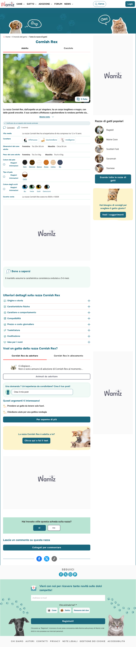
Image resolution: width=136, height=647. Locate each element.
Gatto (67, 610)
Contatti (42, 641)
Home (7, 37)
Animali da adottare (47, 376)
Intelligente (70, 140)
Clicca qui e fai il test (36, 440)
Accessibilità (116, 641)
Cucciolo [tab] (68, 48)
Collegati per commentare (46, 547)
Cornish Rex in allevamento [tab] (68, 355)
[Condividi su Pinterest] (75, 574)
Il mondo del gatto (19, 37)
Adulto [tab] (24, 48)
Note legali (70, 641)
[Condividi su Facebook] (39, 559)
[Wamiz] (7, 4)
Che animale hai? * (68, 605)
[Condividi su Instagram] (70, 574)
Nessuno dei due (81, 610)
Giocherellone (51, 140)
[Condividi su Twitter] (46, 559)
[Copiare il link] (54, 559)
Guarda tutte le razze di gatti (113, 179)
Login (130, 4)
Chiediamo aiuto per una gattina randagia (27, 412)
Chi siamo (17, 641)
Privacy (55, 641)
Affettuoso (32, 140)
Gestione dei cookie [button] (92, 641)
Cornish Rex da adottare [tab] (25, 355)
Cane (54, 610)
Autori (30, 641)
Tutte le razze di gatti (38, 37)
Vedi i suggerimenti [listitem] (113, 214)
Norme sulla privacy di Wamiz (90, 628)
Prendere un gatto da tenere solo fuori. (25, 406)
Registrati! (68, 621)
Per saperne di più (47, 419)
